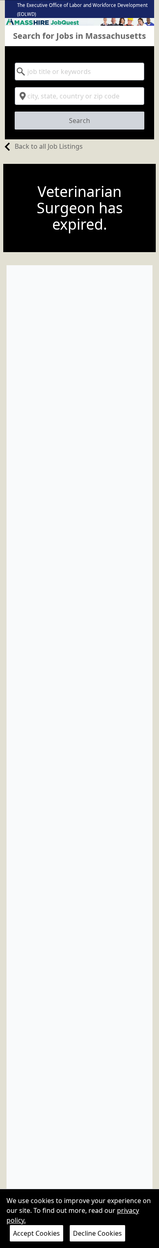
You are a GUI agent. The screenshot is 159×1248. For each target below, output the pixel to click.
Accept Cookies (36, 1233)
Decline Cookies (97, 1233)
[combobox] (80, 72)
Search (79, 120)
